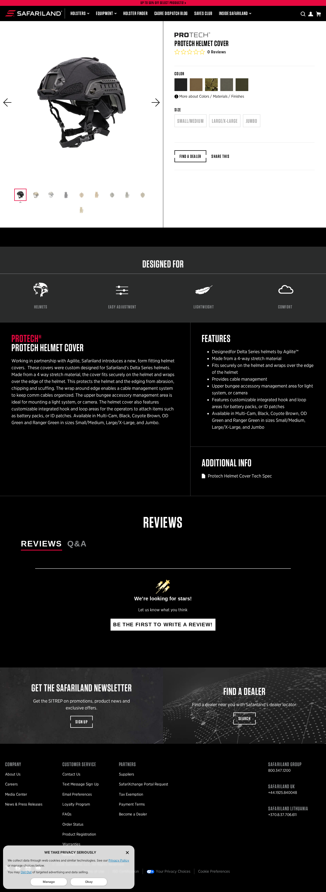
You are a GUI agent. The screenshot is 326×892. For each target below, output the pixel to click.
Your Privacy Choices (173, 871)
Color (179, 74)
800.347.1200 (279, 770)
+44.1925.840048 (282, 792)
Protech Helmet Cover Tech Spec (240, 476)
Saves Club (203, 13)
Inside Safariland (233, 13)
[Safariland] (33, 13)
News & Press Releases (23, 804)
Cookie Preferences (214, 871)
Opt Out (26, 872)
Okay (89, 882)
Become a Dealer (133, 814)
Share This (220, 156)
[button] (7, 102)
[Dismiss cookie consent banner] (127, 852)
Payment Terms (132, 804)
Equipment (104, 13)
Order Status (72, 824)
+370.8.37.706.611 (282, 814)
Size (177, 110)
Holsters (78, 13)
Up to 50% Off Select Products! (162, 3)
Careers (11, 784)
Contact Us (71, 774)
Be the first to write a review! (163, 624)
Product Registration (79, 834)
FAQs (66, 814)
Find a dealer (190, 156)
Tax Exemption (131, 794)
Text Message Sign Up (80, 784)
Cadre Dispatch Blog (171, 13)
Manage (49, 882)
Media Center (16, 794)
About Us (12, 774)
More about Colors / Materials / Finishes (211, 96)
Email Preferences (77, 794)
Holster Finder (135, 13)
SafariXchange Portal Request (143, 784)
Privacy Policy (118, 860)
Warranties (71, 844)
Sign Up (81, 721)
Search (244, 718)
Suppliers (126, 774)
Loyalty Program (76, 804)
